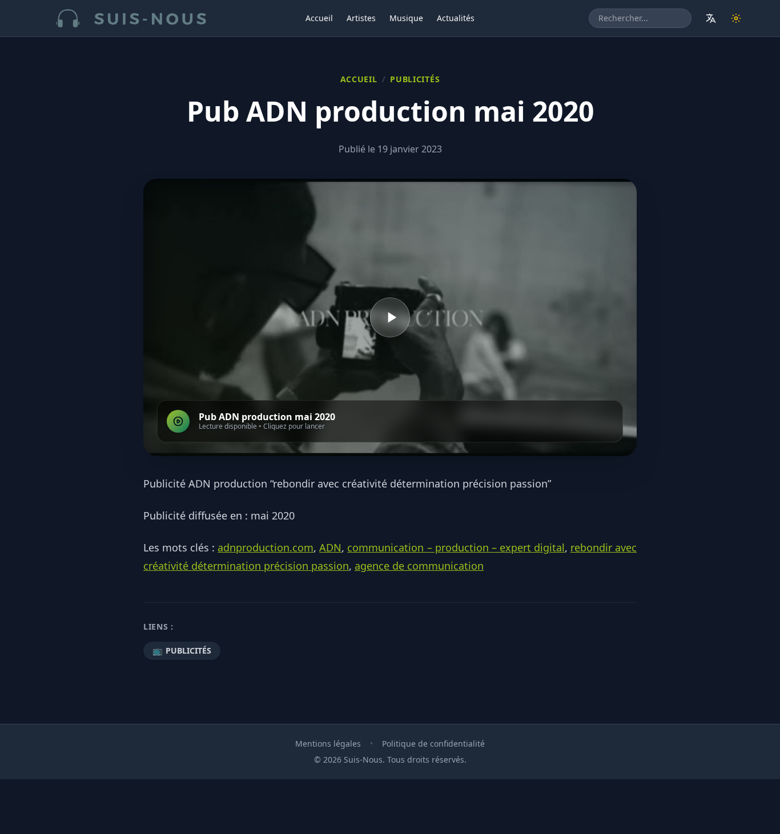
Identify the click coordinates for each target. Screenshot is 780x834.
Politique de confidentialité (433, 743)
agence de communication (419, 566)
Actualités (456, 18)
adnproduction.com (265, 547)
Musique (406, 18)
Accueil (319, 18)
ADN (330, 547)
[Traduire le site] (711, 18)
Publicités (415, 79)
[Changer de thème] (736, 18)
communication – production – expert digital (455, 547)
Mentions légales (328, 743)
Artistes (361, 18)
